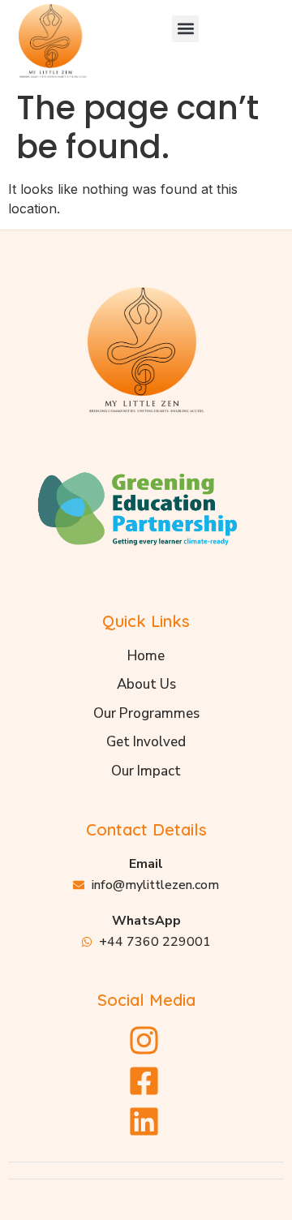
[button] (185, 28)
